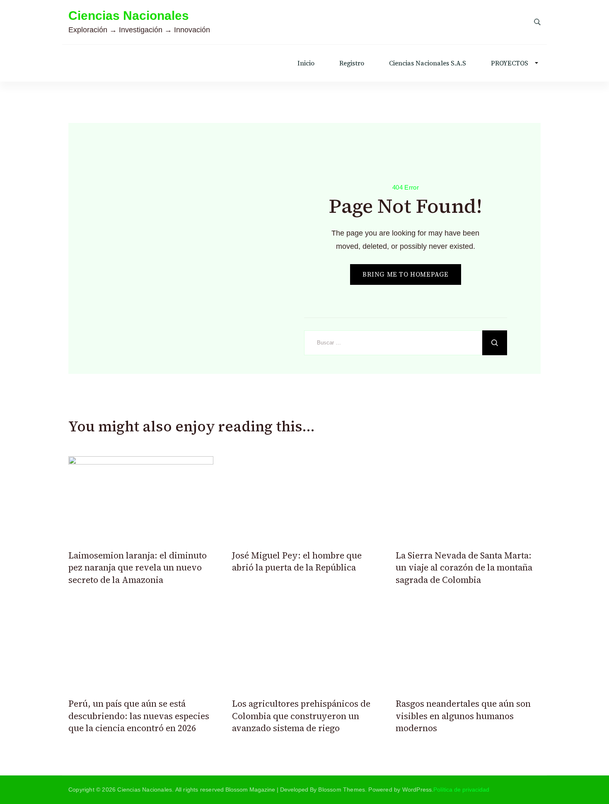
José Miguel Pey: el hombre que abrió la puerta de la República (297, 561)
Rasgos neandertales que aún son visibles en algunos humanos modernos (463, 716)
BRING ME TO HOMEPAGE (405, 274)
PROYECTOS (509, 63)
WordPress (417, 789)
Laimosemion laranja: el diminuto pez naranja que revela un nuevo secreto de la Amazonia (137, 567)
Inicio (305, 63)
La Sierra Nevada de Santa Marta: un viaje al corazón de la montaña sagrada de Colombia (464, 567)
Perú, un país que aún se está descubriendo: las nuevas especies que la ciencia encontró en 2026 (138, 716)
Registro (351, 63)
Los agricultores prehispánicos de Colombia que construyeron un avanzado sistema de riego (301, 716)
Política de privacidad (461, 789)
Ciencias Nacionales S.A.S (427, 63)
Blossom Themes (341, 789)
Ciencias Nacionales (128, 15)
